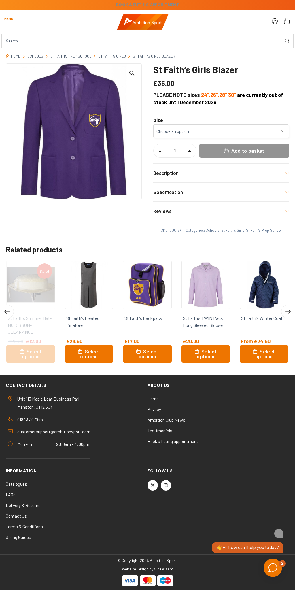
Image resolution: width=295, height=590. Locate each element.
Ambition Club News (166, 420)
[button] (132, 73)
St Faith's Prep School (70, 56)
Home (15, 56)
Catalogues (16, 484)
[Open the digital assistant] (273, 568)
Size (158, 120)
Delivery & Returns (23, 505)
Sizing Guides (18, 537)
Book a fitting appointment (173, 441)
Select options (31, 353)
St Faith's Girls (112, 56)
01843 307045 (30, 419)
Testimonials (160, 430)
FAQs (11, 494)
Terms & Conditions (24, 526)
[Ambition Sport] (143, 22)
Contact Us (16, 516)
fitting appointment (147, 4)
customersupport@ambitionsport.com (53, 431)
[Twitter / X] (153, 485)
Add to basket (247, 151)
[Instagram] (166, 485)
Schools (35, 56)
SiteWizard (163, 568)
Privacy (154, 409)
